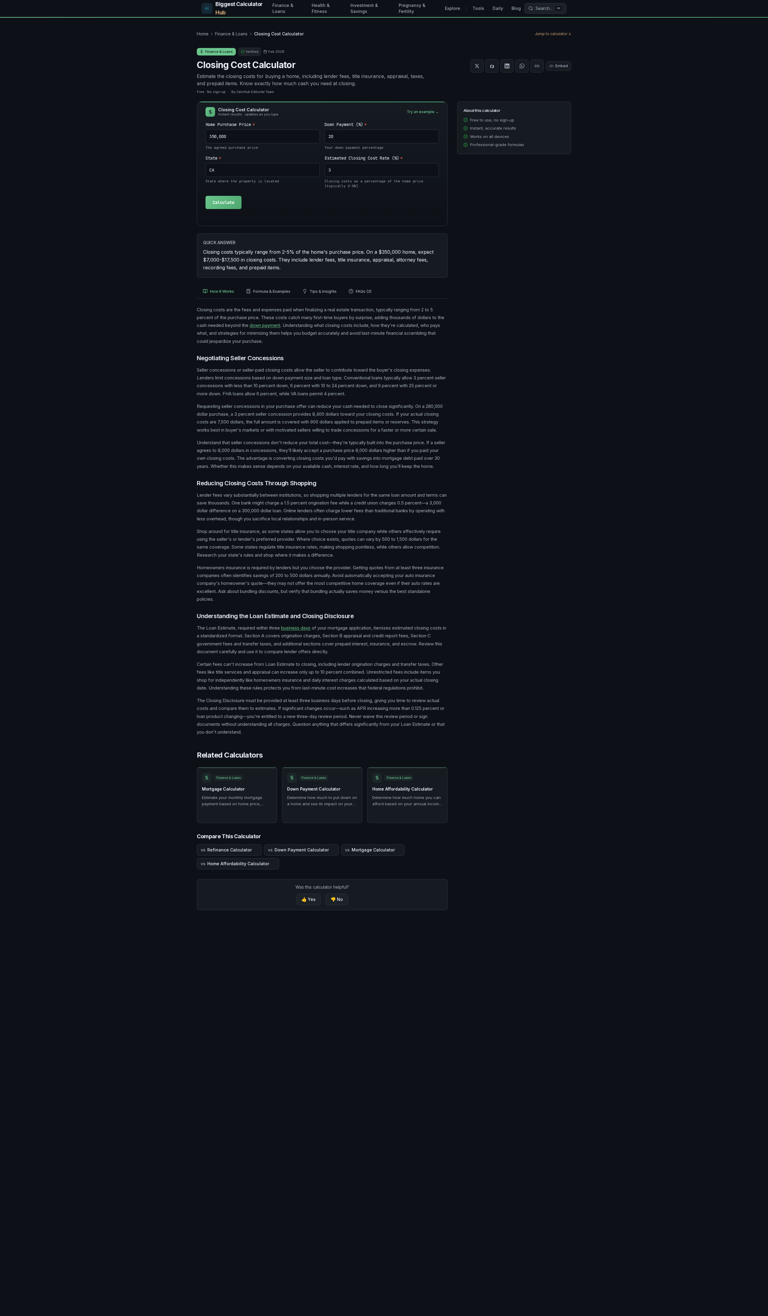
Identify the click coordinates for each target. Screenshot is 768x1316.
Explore (452, 8)
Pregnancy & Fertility (412, 8)
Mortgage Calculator (223, 788)
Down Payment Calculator (313, 788)
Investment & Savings (364, 8)
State (213, 158)
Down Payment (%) (346, 124)
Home (202, 33)
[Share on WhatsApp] (522, 66)
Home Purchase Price (230, 124)
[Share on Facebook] (492, 66)
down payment (265, 325)
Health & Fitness (321, 8)
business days (295, 628)
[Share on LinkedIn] (507, 66)
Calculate (223, 202)
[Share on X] (477, 66)
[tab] (218, 292)
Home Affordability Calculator (402, 788)
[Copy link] (537, 66)
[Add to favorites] (270, 776)
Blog (516, 8)
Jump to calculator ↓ (553, 33)
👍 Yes (309, 899)
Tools (478, 8)
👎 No (337, 899)
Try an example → (423, 111)
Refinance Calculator (226, 849)
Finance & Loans (282, 8)
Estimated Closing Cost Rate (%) (364, 158)
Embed (561, 66)
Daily (498, 8)
